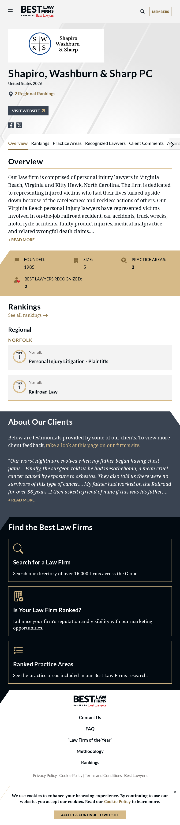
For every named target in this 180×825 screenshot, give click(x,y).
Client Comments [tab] (146, 143)
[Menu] (10, 11)
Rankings (90, 762)
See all (25, 315)
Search (90, 560)
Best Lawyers (135, 775)
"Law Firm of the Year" (90, 740)
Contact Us (90, 717)
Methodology (90, 751)
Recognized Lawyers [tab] (105, 143)
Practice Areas (90, 662)
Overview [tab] (18, 143)
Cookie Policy (70, 775)
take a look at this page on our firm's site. (93, 445)
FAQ (90, 728)
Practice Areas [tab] (67, 143)
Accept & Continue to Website (90, 815)
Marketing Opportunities (90, 611)
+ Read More (21, 239)
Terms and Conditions (103, 775)
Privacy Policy (45, 775)
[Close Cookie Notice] (172, 792)
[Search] (142, 11)
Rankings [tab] (40, 143)
